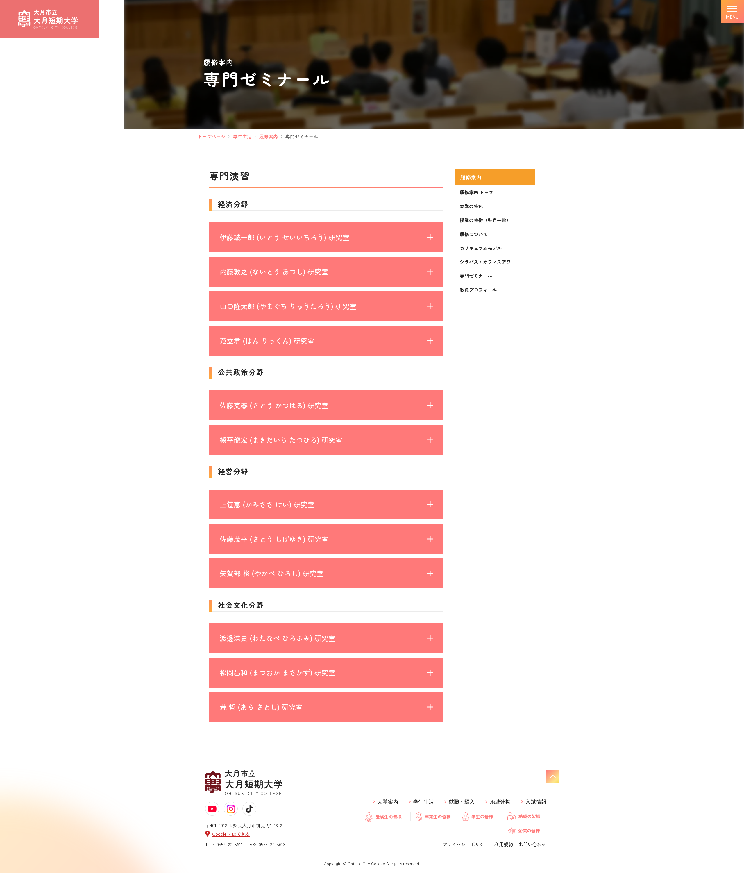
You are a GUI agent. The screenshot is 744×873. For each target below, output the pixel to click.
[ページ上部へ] (552, 776)
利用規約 (503, 844)
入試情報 (535, 802)
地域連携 (500, 802)
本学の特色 (471, 206)
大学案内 (387, 802)
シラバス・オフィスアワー (488, 261)
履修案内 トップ (476, 192)
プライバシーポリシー (465, 844)
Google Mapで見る (231, 834)
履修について (474, 234)
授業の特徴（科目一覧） (485, 220)
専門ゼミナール (476, 275)
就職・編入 (462, 802)
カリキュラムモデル (481, 247)
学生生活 (423, 802)
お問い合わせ (532, 844)
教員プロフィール (478, 289)
